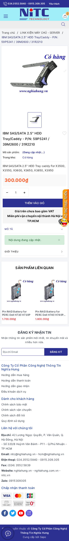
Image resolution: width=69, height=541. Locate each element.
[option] (34, 77)
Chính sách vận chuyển (16, 409)
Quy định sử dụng (13, 420)
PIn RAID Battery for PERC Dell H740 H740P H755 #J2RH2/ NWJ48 (49, 313)
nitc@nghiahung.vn (23, 454)
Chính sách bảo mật (14, 404)
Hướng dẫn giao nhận (15, 386)
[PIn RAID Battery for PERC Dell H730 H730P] (18, 291)
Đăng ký (56, 351)
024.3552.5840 (27, 459)
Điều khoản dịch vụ (13, 391)
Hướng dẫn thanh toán (15, 380)
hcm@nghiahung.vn (51, 454)
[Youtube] (21, 513)
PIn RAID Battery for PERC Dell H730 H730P (16, 313)
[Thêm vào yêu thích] (64, 133)
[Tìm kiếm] (63, 24)
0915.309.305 (49, 459)
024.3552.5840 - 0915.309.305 (26, 3)
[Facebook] (4, 513)
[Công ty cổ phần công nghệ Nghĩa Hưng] (34, 13)
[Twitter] (12, 513)
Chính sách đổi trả (13, 415)
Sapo (43, 537)
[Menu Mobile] (4, 16)
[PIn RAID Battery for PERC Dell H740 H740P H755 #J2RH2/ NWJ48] (51, 291)
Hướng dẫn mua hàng (15, 375)
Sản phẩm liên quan (34, 268)
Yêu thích (54, 3)
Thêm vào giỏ (34, 203)
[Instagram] (29, 513)
